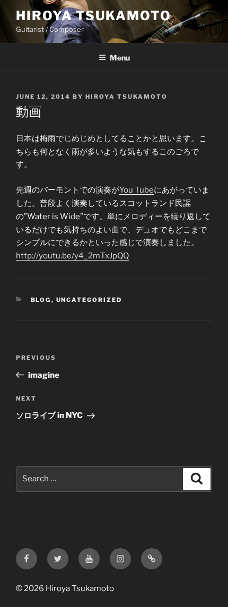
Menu (120, 57)
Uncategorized (89, 300)
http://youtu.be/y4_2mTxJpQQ (72, 256)
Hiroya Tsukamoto (93, 15)
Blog (41, 300)
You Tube (136, 190)
